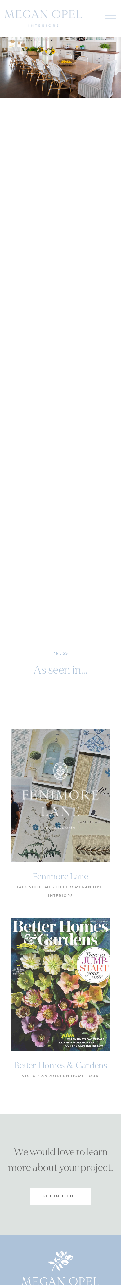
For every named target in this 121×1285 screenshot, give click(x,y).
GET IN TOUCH (61, 1196)
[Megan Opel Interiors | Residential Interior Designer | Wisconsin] (43, 18)
